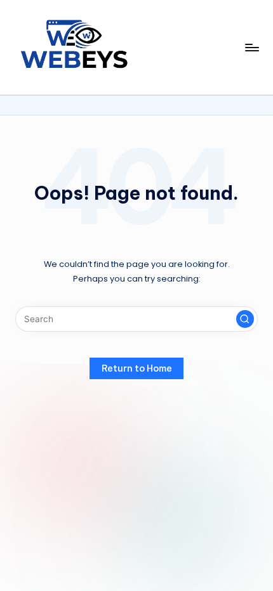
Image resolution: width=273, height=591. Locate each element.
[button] (245, 319)
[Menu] (251, 47)
